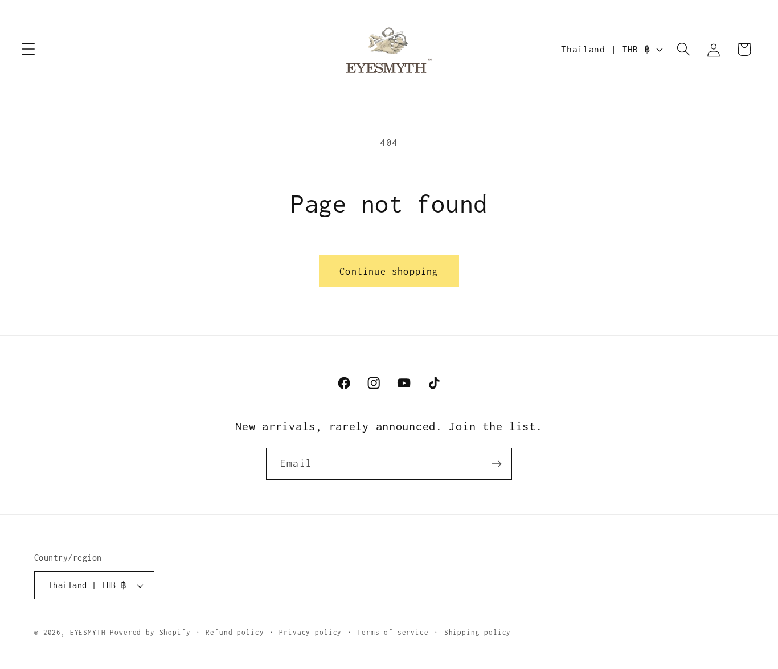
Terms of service (392, 633)
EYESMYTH (88, 633)
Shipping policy (477, 633)
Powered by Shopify (150, 633)
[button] (29, 49)
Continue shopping (388, 271)
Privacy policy (310, 633)
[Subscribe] (496, 464)
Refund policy (235, 633)
